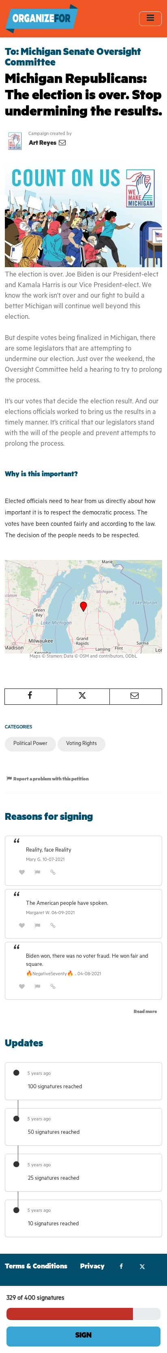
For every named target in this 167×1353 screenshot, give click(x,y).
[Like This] (22, 873)
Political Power (30, 744)
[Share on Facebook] (30, 696)
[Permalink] (53, 873)
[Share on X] (83, 696)
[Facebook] (121, 1268)
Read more (145, 1012)
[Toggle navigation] (150, 18)
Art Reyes (43, 143)
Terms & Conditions (36, 1267)
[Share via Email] (135, 696)
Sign (83, 1336)
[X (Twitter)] (142, 1268)
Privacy (92, 1267)
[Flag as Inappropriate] (38, 873)
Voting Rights (81, 744)
